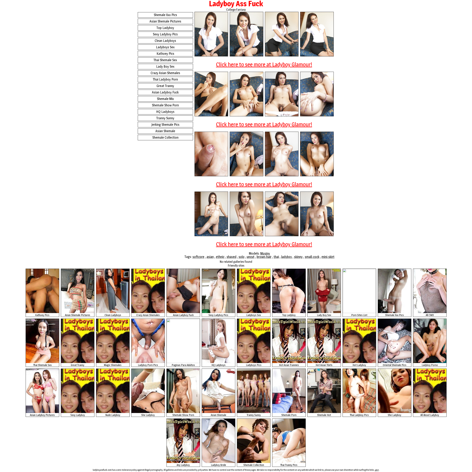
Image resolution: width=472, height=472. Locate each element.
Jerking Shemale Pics (165, 124)
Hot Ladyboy (359, 365)
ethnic (220, 257)
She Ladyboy (148, 415)
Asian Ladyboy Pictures (42, 415)
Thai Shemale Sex (165, 60)
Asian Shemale (165, 131)
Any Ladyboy (183, 464)
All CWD (430, 315)
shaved (231, 257)
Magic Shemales (113, 365)
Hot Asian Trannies (289, 365)
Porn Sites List (359, 315)
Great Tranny (165, 86)
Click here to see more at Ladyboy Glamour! (264, 64)
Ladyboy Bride (218, 464)
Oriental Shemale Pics (394, 365)
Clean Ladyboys (165, 41)
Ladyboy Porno (430, 365)
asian (210, 257)
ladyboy (286, 257)
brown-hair (264, 257)
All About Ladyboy (429, 415)
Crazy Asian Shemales (165, 73)
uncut (250, 257)
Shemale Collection (165, 137)
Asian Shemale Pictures (165, 21)
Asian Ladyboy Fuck (165, 92)
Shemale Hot (324, 415)
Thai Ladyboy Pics (359, 415)
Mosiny (265, 253)
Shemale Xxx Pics (165, 15)
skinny (298, 257)
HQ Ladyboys (165, 112)
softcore (198, 257)
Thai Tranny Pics (288, 464)
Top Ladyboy (165, 28)
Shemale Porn (288, 415)
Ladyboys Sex (165, 47)
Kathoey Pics (165, 53)
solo (241, 257)
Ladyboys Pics (253, 365)
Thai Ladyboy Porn (165, 79)
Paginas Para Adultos (183, 365)
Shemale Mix (165, 99)
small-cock (312, 257)
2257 (377, 469)
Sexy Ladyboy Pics (165, 34)
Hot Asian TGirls (324, 365)
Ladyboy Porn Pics (148, 365)
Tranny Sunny (165, 118)
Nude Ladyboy (112, 415)
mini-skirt (328, 257)
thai (276, 257)
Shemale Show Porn (165, 105)
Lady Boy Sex (165, 66)
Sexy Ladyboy (77, 415)
